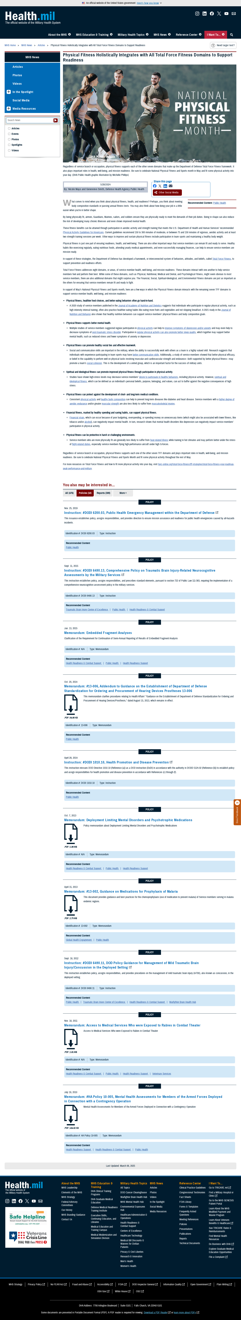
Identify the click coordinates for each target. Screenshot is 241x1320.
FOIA (120, 1284)
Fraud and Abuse (80, 1284)
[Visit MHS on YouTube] (226, 14)
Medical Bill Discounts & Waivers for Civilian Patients (132, 1244)
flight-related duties (81, 444)
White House (121, 1291)
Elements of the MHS (71, 1192)
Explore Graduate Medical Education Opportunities (221, 1250)
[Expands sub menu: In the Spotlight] (9, 92)
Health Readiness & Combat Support (147, 609)
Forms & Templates (188, 1206)
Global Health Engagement (79, 940)
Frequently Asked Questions (187, 1213)
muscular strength (110, 403)
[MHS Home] (26, 1194)
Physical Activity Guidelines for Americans (83, 232)
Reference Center (187, 35)
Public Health (219, 203)
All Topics (125, 1187)
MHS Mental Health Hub (132, 1202)
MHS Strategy (68, 1197)
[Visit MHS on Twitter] (219, 14)
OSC (138, 1291)
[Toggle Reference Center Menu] (200, 35)
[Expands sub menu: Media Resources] (9, 109)
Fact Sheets (185, 1197)
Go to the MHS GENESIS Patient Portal (221, 1202)
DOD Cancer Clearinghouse (133, 1192)
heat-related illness (159, 440)
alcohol (87, 422)
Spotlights (17, 145)
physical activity (145, 328)
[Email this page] (170, 186)
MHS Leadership (69, 1187)
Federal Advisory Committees (69, 1203)
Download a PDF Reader (155, 1312)
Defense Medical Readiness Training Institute (104, 1209)
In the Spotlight (23, 92)
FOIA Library (185, 1202)
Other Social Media (169, 192)
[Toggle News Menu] (169, 35)
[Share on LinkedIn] (165, 186)
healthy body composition (113, 399)
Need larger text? (226, 45)
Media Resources (24, 108)
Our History (66, 1210)
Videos (17, 84)
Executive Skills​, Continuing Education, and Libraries (103, 1219)
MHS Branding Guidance (73, 1214)
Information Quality (172, 1284)
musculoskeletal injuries (163, 403)
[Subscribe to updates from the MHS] (234, 14)
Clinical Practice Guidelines (192, 1187)
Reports (183, 1238)
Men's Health (126, 1261)
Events (15, 134)
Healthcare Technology (131, 1235)
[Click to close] (237, 802)
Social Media (21, 100)
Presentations (186, 1229)
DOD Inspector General (143, 1284)
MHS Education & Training (92, 35)
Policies (183, 1224)
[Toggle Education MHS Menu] (111, 35)
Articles (18, 67)
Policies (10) (85, 493)
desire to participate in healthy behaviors (158, 377)
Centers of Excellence (131, 1231)
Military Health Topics (131, 35)
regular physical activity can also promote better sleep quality (166, 332)
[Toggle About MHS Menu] (69, 35)
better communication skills (146, 354)
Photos (17, 75)
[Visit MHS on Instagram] (197, 14)
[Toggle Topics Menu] (147, 35)
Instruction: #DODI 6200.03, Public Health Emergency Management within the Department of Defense (139, 513)
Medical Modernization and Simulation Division (104, 1236)
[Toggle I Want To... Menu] (223, 35)
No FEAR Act (57, 1284)
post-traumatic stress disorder (106, 332)
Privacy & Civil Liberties (131, 1252)
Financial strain (77, 417)
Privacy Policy (35, 1284)
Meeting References (189, 1219)
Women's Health (128, 1266)
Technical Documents (189, 1243)
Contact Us (66, 1219)
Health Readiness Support (135, 663)
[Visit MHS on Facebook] (212, 14)
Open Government (199, 1284)
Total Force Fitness (221, 258)
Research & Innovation (131, 1256)
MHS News (160, 35)
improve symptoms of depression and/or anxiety (188, 328)
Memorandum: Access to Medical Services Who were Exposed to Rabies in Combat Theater (132, 1025)
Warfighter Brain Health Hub (182, 1002)
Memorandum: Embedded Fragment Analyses (98, 633)
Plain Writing (223, 1284)
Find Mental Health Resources (218, 1237)
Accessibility (103, 1284)
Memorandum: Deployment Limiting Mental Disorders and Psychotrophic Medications (128, 820)
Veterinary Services (161, 1073)
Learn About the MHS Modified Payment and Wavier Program (219, 1212)
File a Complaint (216, 1257)
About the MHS (57, 35)
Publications (185, 1233)
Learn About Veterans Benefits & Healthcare (219, 1221)
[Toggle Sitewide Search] (231, 34)
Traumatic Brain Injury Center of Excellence (87, 609)
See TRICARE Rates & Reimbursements (220, 1229)
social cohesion (94, 363)
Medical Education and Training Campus (102, 1228)
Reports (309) (103, 493)
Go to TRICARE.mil (218, 1187)
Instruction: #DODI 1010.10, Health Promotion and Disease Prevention (116, 762)
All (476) (69, 493)
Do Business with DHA (220, 1244)
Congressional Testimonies (192, 1192)
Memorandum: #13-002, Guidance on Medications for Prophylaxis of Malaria (121, 891)
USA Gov (101, 1291)
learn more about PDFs (185, 1312)
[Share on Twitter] (160, 186)
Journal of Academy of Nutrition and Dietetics (140, 305)
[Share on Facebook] (155, 186)
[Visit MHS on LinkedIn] (205, 14)
